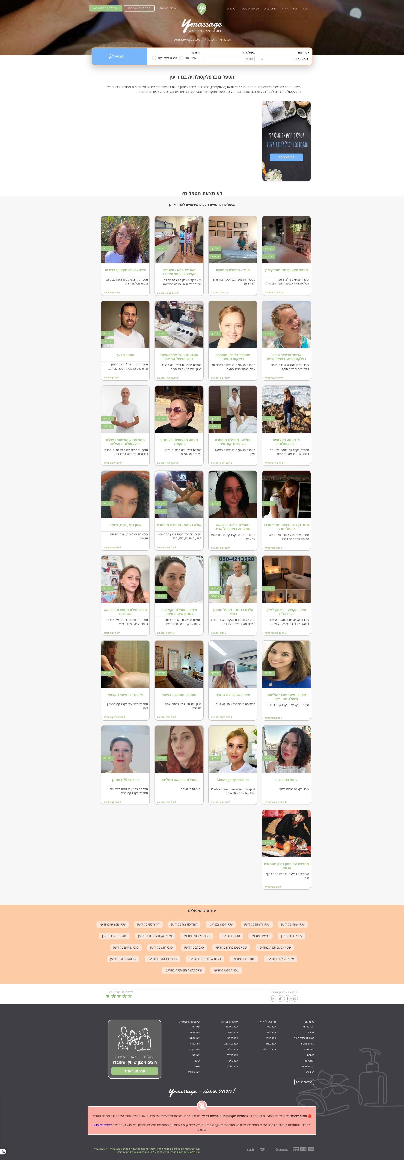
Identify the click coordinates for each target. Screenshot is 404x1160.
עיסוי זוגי (196, 1054)
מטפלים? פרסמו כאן (105, 8)
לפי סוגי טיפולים (250, 8)
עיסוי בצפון (271, 1026)
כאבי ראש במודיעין (161, 947)
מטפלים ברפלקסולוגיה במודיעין (186, 39)
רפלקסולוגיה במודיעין (184, 924)
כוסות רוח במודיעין (244, 959)
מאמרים (310, 1054)
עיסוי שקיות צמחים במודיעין (155, 936)
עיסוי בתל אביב (231, 1049)
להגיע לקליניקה (167, 58)
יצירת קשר (309, 1060)
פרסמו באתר (134, 1071)
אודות (285, 8)
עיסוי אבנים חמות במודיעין (275, 947)
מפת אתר (310, 1072)
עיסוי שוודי (195, 1026)
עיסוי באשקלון (232, 1026)
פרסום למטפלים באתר (304, 1037)
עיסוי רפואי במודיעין (221, 924)
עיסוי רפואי (195, 1032)
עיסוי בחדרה (232, 1054)
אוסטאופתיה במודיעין (123, 959)
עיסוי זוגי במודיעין (291, 936)
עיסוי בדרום (271, 1032)
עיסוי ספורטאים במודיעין (162, 959)
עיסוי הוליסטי (194, 1072)
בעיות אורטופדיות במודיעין (205, 959)
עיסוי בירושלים (269, 1049)
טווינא (197, 1066)
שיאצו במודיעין (260, 936)
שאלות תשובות (307, 1043)
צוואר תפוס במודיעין (114, 936)
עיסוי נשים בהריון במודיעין (231, 947)
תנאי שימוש (309, 1049)
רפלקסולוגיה (194, 1043)
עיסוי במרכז (271, 1043)
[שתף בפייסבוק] (287, 999)
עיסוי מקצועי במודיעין (113, 924)
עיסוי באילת (233, 1066)
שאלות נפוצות (168, 8)
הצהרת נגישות (307, 1066)
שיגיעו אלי (191, 58)
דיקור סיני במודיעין (148, 924)
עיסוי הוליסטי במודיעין (197, 936)
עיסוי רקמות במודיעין (257, 924)
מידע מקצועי (270, 8)
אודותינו (310, 1032)
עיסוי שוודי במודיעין (293, 924)
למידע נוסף (286, 157)
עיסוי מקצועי (194, 1049)
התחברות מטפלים (139, 8)
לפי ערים (232, 8)
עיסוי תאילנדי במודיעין (280, 959)
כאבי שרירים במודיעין (126, 947)
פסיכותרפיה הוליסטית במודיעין (183, 970)
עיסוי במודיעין (209, 39)
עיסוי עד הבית (300, 8)
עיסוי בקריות (232, 1032)
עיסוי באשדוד (232, 1060)
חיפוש (119, 56)
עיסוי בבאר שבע (231, 1043)
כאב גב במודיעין (194, 947)
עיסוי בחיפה (232, 1037)
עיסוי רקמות (194, 1037)
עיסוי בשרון (271, 1037)
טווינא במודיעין (231, 936)
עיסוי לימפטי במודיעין (226, 970)
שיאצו (197, 1060)
